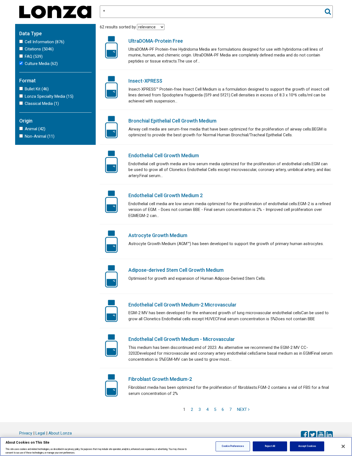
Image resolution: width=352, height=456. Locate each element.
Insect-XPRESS (145, 81)
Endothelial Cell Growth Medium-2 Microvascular (182, 305)
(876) (44, 41)
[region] (176, 446)
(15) (49, 96)
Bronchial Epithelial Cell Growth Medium (172, 121)
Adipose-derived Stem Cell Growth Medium (176, 270)
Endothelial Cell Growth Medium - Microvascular (181, 339)
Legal (40, 433)
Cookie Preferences (233, 446)
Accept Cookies (307, 446)
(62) (41, 63)
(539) (34, 56)
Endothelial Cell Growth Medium (163, 155)
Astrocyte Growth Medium (157, 235)
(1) (42, 103)
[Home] (55, 11)
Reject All (270, 446)
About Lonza (60, 433)
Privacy (25, 433)
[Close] (343, 446)
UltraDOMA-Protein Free (155, 41)
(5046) (39, 49)
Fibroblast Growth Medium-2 (160, 379)
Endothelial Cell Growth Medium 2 (165, 195)
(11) (39, 136)
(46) (37, 88)
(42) (35, 128)
